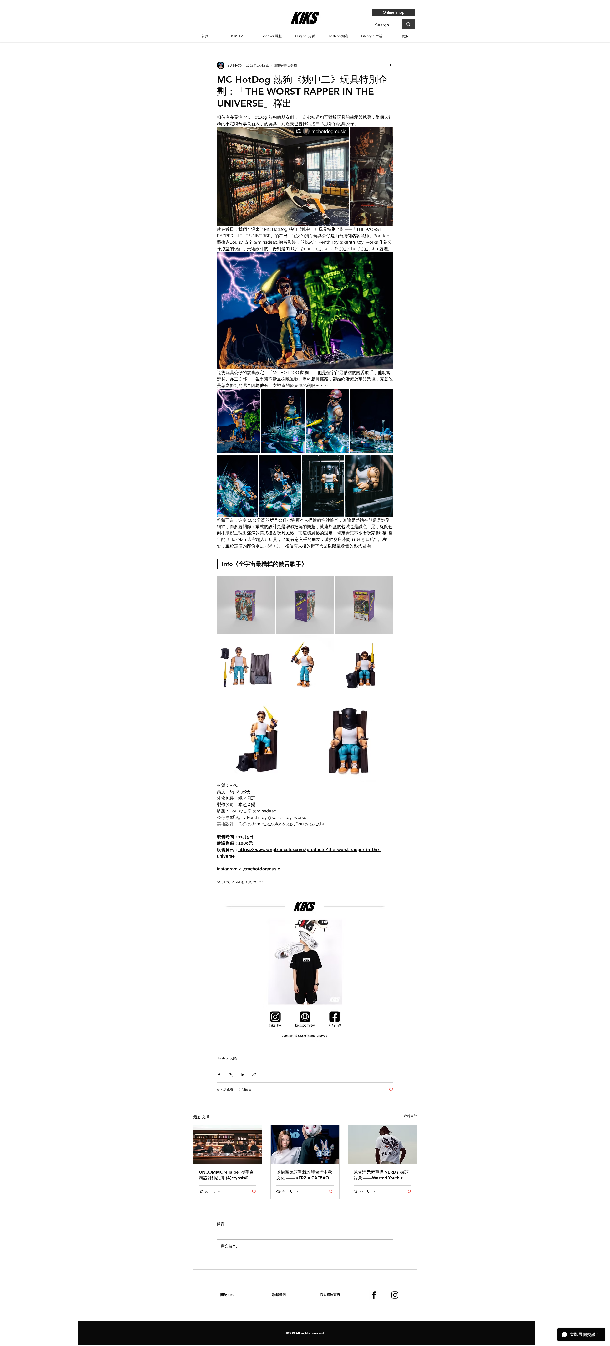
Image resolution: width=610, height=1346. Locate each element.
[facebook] (374, 1295)
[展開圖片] (283, 176)
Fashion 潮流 (227, 1058)
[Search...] (408, 24)
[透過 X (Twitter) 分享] (231, 1074)
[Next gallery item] (387, 176)
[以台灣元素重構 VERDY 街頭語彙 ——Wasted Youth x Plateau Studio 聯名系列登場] (382, 1144)
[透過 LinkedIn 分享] (242, 1074)
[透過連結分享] (254, 1074)
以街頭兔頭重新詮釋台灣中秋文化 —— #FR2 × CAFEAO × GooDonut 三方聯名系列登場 (304, 1175)
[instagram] (395, 1295)
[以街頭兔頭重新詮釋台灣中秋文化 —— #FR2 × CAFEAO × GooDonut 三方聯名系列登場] (305, 1144)
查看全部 (410, 1116)
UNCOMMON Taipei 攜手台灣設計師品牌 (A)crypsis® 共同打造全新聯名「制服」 (226, 1175)
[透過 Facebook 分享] (219, 1074)
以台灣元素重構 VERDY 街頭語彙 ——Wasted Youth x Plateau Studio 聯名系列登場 (382, 1175)
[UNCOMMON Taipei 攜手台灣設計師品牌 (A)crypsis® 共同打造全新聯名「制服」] (227, 1144)
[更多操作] (390, 65)
